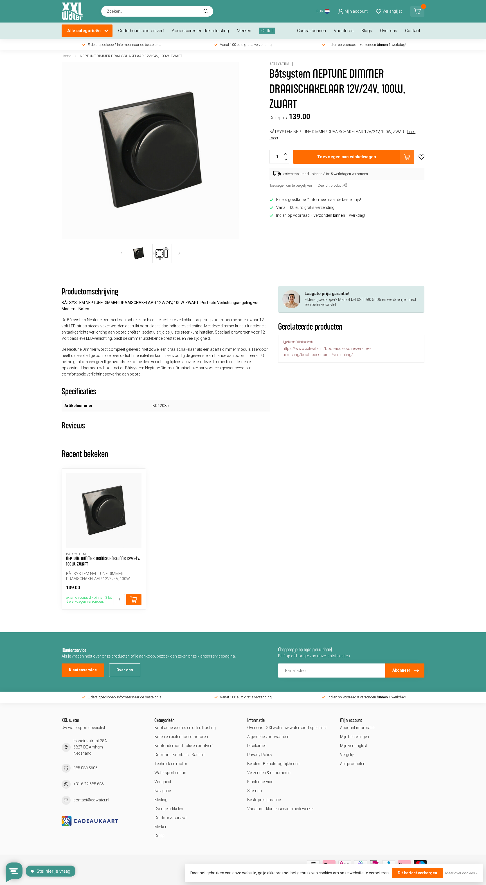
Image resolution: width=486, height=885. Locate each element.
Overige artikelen (168, 808)
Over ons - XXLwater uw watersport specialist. (287, 727)
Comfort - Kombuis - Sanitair (179, 754)
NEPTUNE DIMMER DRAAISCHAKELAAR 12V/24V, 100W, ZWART (131, 56)
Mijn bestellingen (354, 736)
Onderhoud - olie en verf (141, 30)
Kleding (160, 799)
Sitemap (254, 790)
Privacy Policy (259, 754)
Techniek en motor (170, 763)
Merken (244, 30)
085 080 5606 (85, 768)
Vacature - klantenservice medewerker (280, 808)
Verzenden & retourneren (269, 772)
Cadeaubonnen (311, 30)
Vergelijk (347, 754)
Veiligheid (162, 781)
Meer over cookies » (461, 873)
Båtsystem (279, 63)
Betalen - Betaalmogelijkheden (273, 763)
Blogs (366, 30)
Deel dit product (330, 185)
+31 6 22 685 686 (88, 784)
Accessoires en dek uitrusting (200, 30)
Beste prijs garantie (264, 799)
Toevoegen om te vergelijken (290, 185)
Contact (412, 30)
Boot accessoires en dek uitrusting (185, 727)
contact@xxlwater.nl (91, 800)
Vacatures (344, 30)
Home (66, 56)
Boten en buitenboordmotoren (181, 736)
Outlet (267, 30)
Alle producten (352, 763)
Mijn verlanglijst (353, 745)
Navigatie (162, 790)
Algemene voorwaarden (268, 736)
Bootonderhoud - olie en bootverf (183, 745)
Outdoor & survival (170, 817)
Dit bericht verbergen (417, 873)
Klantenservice (83, 670)
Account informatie (357, 727)
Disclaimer (256, 745)
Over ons (388, 30)
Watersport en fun (170, 772)
